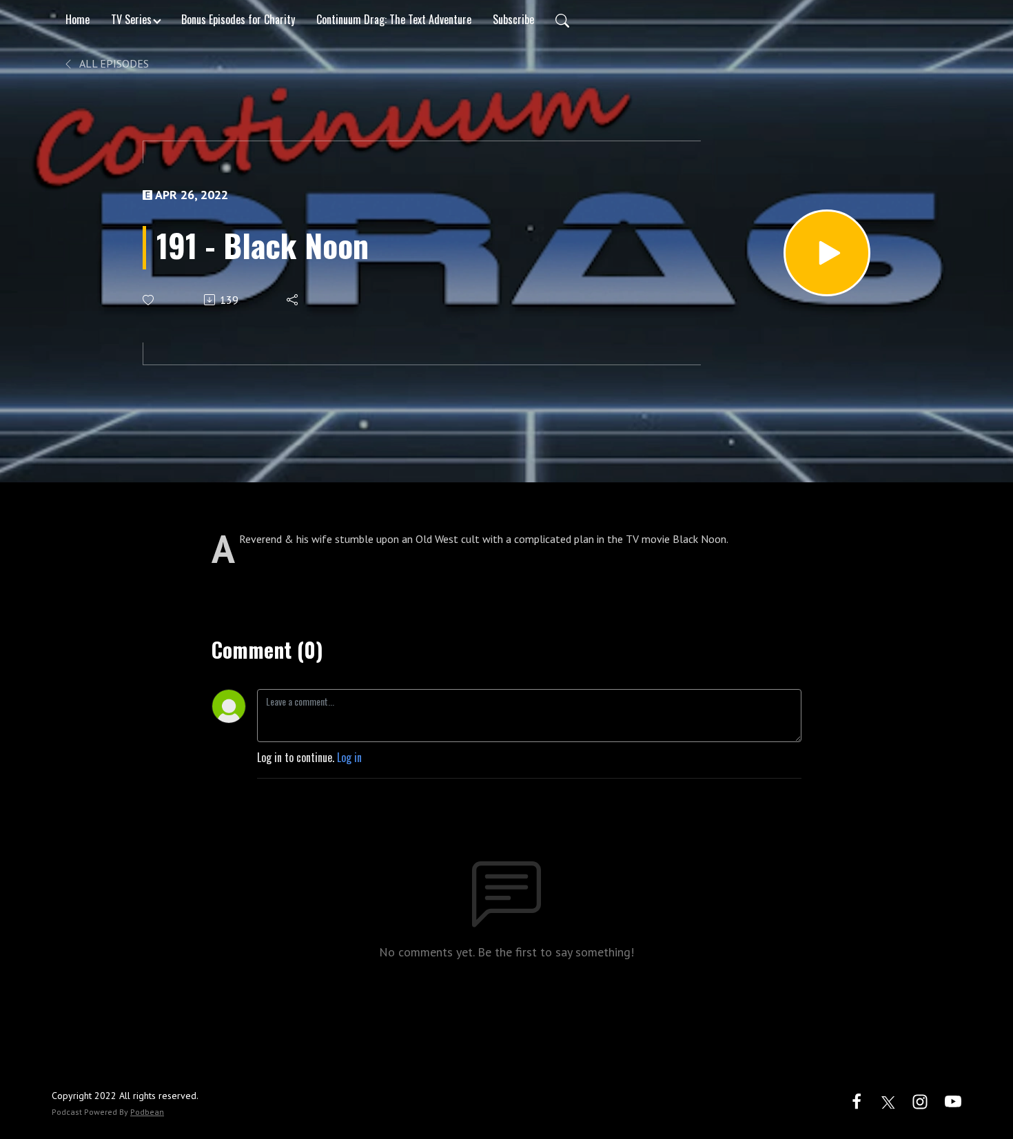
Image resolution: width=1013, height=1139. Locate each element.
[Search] (562, 19)
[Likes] (149, 300)
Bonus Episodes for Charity (238, 19)
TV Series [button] (131, 19)
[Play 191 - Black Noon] (827, 252)
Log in (349, 757)
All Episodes (113, 63)
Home (77, 19)
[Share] (293, 300)
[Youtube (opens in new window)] (953, 1100)
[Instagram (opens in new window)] (920, 1100)
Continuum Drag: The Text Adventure (393, 19)
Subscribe (513, 19)
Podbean (147, 1112)
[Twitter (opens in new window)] (888, 1100)
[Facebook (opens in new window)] (856, 1100)
